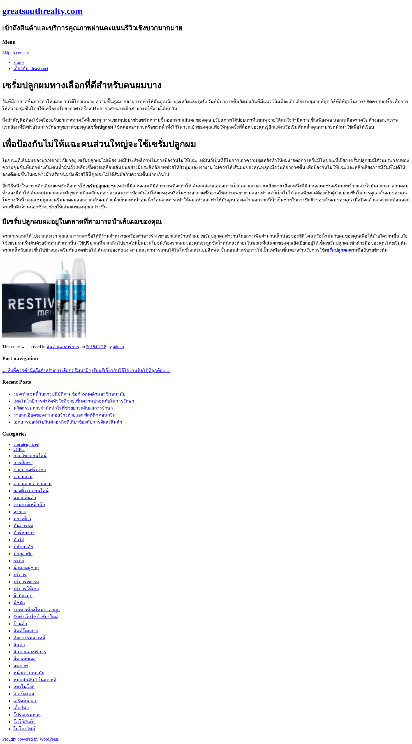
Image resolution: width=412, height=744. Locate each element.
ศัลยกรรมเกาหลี (29, 637)
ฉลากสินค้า (24, 497)
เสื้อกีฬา (21, 707)
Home (18, 62)
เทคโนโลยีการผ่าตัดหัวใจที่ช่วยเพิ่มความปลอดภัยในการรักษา (73, 401)
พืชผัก (19, 602)
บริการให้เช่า (26, 588)
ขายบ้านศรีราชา (29, 469)
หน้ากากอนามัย (28, 672)
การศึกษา (23, 462)
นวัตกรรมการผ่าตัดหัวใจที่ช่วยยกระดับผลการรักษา (63, 408)
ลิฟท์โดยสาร (25, 630)
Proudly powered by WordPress (30, 739)
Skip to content (15, 52)
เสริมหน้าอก (25, 700)
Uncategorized (26, 444)
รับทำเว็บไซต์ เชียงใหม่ (35, 616)
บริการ (20, 574)
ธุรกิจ (18, 560)
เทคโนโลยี (23, 686)
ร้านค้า (20, 623)
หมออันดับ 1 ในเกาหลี (34, 679)
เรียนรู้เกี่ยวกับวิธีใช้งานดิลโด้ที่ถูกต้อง (131, 370)
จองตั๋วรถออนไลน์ (30, 490)
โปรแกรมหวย (27, 714)
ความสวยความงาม (32, 483)
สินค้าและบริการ (63, 346)
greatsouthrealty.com (42, 11)
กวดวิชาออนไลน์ (30, 455)
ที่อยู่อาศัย (23, 553)
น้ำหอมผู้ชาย (26, 567)
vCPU (19, 449)
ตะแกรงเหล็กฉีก (29, 504)
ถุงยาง (19, 511)
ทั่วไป (18, 539)
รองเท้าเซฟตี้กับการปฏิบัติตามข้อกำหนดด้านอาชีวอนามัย (69, 394)
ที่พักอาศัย (23, 546)
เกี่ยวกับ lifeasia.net (30, 68)
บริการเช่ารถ (26, 581)
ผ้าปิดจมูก (23, 595)
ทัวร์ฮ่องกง (23, 532)
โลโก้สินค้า (24, 721)
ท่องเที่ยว (22, 518)
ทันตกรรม (23, 525)
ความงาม (23, 476)
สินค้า (19, 644)
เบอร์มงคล (23, 693)
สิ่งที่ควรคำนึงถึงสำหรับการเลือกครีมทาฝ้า (46, 370)
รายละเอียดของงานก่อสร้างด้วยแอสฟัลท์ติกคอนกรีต (64, 415)
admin (118, 346)
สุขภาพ (20, 665)
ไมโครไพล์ (24, 728)
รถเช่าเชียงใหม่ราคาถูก (36, 609)
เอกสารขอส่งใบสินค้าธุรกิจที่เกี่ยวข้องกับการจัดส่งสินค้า (67, 422)
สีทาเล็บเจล (24, 658)
